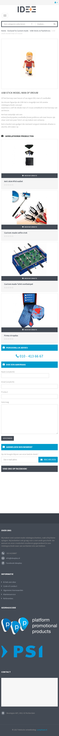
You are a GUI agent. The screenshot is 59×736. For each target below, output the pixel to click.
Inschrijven (49, 459)
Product (4, 392)
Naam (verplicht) (8, 372)
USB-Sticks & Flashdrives (40, 30)
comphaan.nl (42, 729)
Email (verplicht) (7, 382)
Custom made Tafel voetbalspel (18, 284)
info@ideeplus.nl (13, 558)
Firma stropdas (11, 335)
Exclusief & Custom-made (18, 30)
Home (3, 30)
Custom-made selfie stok (15, 232)
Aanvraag (5, 402)
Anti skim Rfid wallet (13, 181)
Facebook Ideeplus (14, 563)
